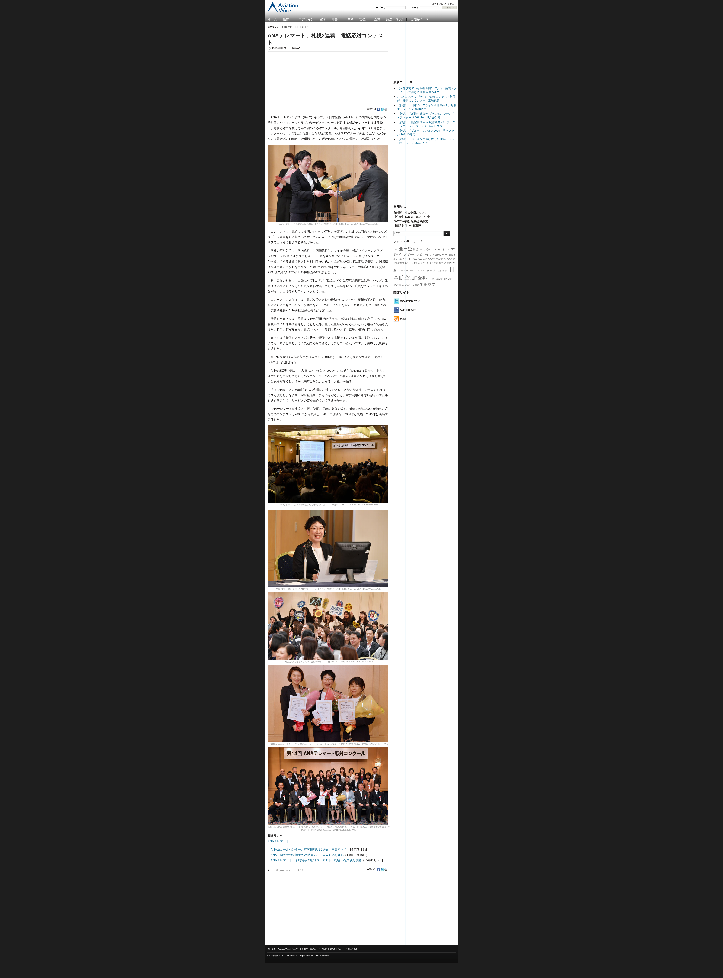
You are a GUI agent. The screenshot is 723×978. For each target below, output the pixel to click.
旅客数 (403, 259)
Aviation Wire (407, 309)
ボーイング (399, 254)
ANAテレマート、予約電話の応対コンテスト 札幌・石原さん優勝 (316, 860)
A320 (395, 249)
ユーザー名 (379, 7)
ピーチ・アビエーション (420, 254)
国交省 (442, 263)
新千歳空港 (437, 279)
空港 (323, 19)
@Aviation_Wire (409, 300)
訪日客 (438, 254)
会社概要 (271, 949)
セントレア (444, 249)
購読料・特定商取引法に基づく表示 (326, 949)
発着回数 (424, 263)
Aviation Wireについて (288, 949)
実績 (417, 285)
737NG (445, 254)
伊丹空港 (433, 263)
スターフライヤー (405, 270)
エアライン (306, 19)
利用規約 (304, 949)
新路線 (445, 270)
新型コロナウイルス (425, 249)
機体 (286, 19)
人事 (425, 259)
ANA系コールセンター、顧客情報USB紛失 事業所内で (309, 849)
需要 (335, 19)
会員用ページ (419, 19)
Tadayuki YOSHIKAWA (286, 48)
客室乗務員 (405, 263)
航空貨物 (415, 263)
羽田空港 (427, 284)
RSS (402, 318)
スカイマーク (420, 270)
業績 (351, 19)
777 (453, 249)
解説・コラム (395, 19)
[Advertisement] (425, 50)
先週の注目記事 (434, 270)
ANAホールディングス (440, 258)
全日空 (405, 248)
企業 (377, 19)
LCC (429, 278)
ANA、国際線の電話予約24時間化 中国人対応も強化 (307, 855)
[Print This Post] (385, 109)
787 (409, 258)
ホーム (272, 19)
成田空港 (418, 278)
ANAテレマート (278, 841)
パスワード (413, 7)
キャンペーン (408, 285)
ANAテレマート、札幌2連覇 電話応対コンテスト (326, 39)
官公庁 (363, 19)
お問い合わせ (351, 949)
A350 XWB (417, 259)
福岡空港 (447, 279)
